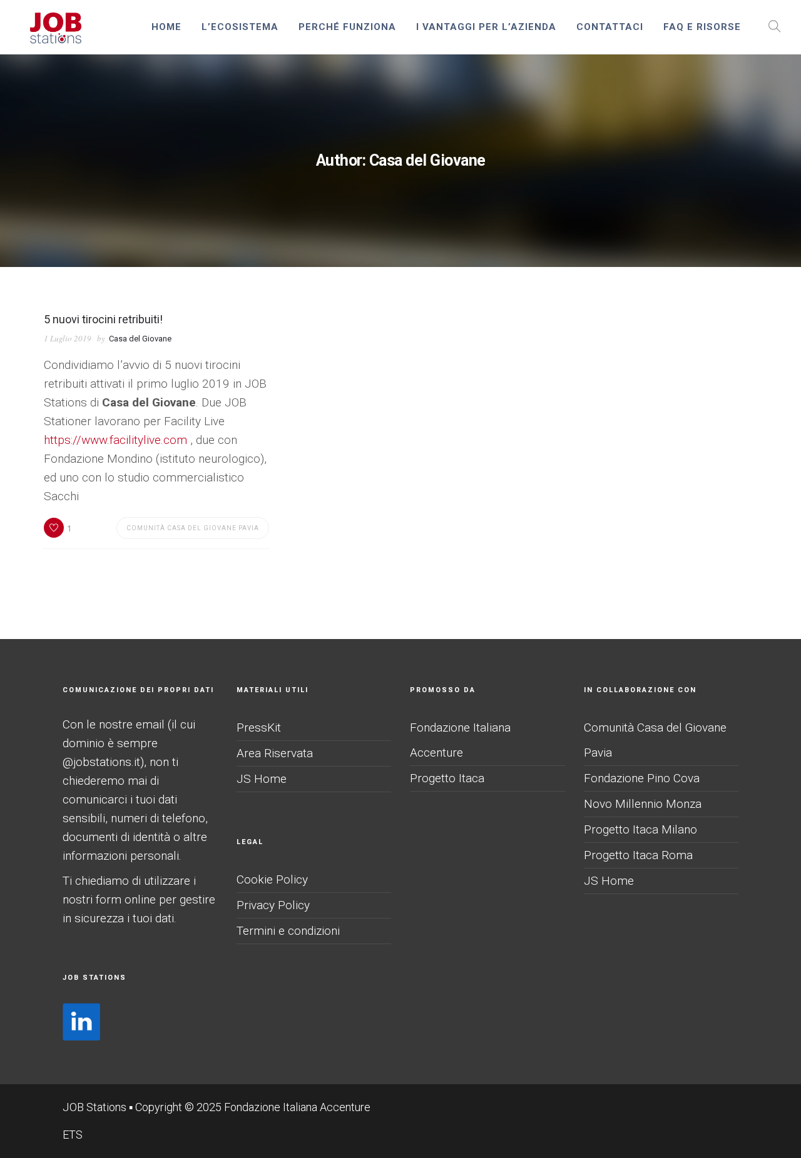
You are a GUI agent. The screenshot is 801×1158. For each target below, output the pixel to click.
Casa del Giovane (140, 338)
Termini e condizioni (288, 931)
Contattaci (609, 27)
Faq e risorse (702, 27)
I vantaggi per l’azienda (486, 27)
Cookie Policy (272, 879)
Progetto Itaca (447, 778)
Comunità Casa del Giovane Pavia (192, 528)
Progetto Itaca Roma (638, 855)
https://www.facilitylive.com (115, 440)
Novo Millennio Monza (643, 804)
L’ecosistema (240, 27)
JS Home (262, 779)
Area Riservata (275, 753)
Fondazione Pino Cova (642, 778)
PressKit (259, 727)
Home (166, 27)
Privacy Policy (273, 905)
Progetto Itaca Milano (640, 829)
